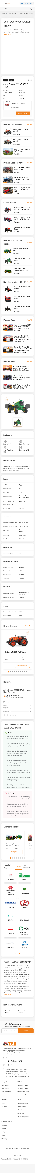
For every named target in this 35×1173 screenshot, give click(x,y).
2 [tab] (10, 671)
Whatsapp (4, 1139)
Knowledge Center (23, 1103)
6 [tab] (18, 671)
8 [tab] (22, 671)
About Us (20, 1110)
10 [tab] (26, 671)
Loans (3, 1103)
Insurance (4, 1107)
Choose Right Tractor (23, 1091)
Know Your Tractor (23, 1085)
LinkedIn (3, 1135)
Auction (3, 1095)
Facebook (4, 1125)
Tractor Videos (22, 1107)
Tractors (18, 866)
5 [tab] (16, 671)
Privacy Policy (25, 1148)
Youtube (3, 1128)
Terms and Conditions (13, 1148)
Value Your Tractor (23, 1088)
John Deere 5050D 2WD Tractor (15, 85)
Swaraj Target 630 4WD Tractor (10, 844)
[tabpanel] (17, 650)
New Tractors (12, 14)
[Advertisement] (17, 54)
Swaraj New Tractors (8, 1012)
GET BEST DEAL (22, 666)
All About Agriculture (23, 1117)
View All (27, 626)
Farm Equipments (26, 866)
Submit (26, 1031)
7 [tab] (20, 671)
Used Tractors (5, 1088)
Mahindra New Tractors (22, 1012)
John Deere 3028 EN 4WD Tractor (18, 844)
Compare (14, 852)
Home (3, 14)
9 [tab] (24, 671)
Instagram (4, 1132)
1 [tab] (8, 671)
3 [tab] (12, 671)
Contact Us (21, 1113)
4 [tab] (14, 671)
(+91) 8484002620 (14, 1059)
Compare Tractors (23, 1095)
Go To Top (17, 1155)
